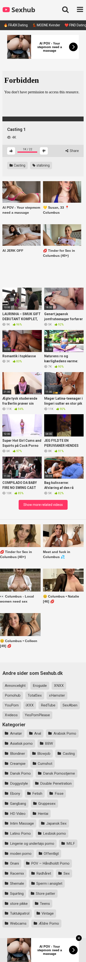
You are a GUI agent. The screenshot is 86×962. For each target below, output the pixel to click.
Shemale (17, 883)
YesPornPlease (37, 715)
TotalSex (35, 695)
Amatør (16, 733)
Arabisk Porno (65, 733)
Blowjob (43, 753)
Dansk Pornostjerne (59, 773)
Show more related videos (43, 505)
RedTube (48, 705)
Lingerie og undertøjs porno (32, 843)
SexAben (70, 705)
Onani (14, 863)
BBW (49, 743)
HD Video (18, 813)
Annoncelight (15, 685)
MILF (70, 843)
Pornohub (13, 695)
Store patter (45, 893)
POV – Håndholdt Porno (50, 863)
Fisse (59, 793)
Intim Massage (22, 823)
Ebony (15, 793)
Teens (45, 903)
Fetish (37, 793)
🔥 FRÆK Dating (16, 25)
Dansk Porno (20, 773)
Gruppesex (47, 803)
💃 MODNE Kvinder (46, 25)
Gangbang (18, 803)
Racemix (17, 873)
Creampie (18, 763)
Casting (19, 165)
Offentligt (51, 853)
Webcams (18, 923)
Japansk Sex (56, 823)
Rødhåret (43, 873)
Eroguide (40, 685)
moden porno (21, 853)
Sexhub (22, 9)
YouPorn (12, 705)
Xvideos (11, 715)
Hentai (43, 813)
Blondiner (17, 753)
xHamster (57, 695)
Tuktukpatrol (19, 913)
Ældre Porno (49, 923)
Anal (37, 733)
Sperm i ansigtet (49, 883)
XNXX (59, 685)
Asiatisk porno (21, 743)
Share (74, 151)
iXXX (30, 705)
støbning (43, 165)
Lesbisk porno (54, 833)
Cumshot (45, 763)
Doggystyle (19, 783)
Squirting (17, 893)
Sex (67, 873)
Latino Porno (20, 833)
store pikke (19, 903)
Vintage (48, 913)
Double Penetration (56, 783)
